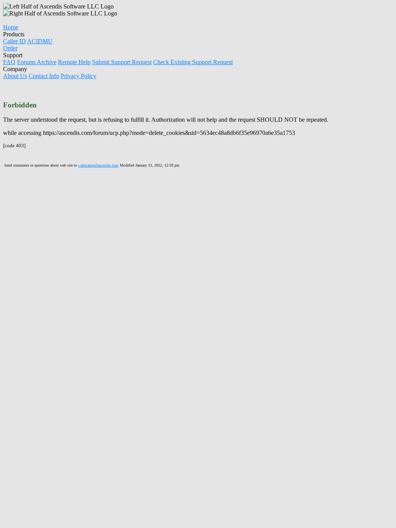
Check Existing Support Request (193, 62)
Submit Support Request (122, 62)
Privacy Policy (78, 76)
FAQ (9, 62)
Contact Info (44, 76)
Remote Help (74, 62)
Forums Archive (36, 62)
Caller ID (14, 41)
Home (10, 27)
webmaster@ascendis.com (98, 165)
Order (10, 48)
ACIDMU (40, 41)
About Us (15, 76)
